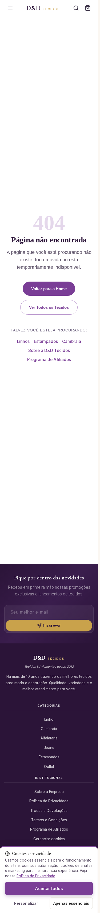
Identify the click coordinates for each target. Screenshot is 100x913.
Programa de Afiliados (49, 359)
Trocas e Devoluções (48, 810)
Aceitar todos (49, 888)
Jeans (49, 748)
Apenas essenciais (71, 903)
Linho (49, 719)
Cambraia (71, 341)
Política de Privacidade (49, 801)
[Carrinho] (88, 8)
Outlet (49, 766)
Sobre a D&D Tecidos (49, 350)
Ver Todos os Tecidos (49, 307)
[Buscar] (76, 8)
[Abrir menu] (10, 8)
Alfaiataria (49, 738)
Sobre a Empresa (49, 792)
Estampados (46, 341)
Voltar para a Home (49, 288)
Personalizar (26, 903)
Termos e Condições (49, 820)
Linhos (23, 341)
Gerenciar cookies (49, 839)
